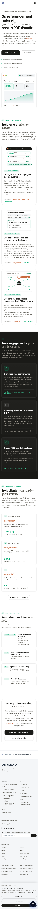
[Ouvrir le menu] (35, 3)
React (21, 850)
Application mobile (7, 790)
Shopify (3, 859)
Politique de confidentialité (25, 803)
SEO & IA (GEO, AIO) (8, 804)
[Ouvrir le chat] (33, 904)
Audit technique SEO (7, 865)
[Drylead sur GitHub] (6, 775)
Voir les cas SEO (10, 53)
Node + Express (24, 853)
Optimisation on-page (26, 871)
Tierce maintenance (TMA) (8, 808)
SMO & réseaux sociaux (8, 877)
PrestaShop (23, 859)
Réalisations (24, 787)
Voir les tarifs (28, 53)
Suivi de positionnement (26, 868)
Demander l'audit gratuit (18, 732)
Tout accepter (18, 905)
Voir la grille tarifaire (19, 738)
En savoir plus (30, 892)
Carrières (23, 793)
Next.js (3, 850)
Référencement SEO (8, 793)
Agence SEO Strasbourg (5, 800)
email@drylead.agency (9, 820)
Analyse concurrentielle (26, 865)
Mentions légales (26, 796)
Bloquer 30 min (8, 828)
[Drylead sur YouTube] (14, 775)
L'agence (23, 784)
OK (34, 835)
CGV (22, 799)
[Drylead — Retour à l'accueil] (2, 2)
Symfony (3, 847)
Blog (22, 790)
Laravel (22, 847)
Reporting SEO (24, 874)
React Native (23, 856)
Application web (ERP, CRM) (9, 786)
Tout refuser (19, 901)
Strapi (3, 856)
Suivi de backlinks (6, 871)
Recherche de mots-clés (8, 868)
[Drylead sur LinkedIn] (3, 775)
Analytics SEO (5, 874)
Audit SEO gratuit (7, 796)
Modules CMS (6, 812)
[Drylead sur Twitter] (10, 775)
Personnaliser (18, 896)
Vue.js (3, 853)
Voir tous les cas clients (19, 597)
